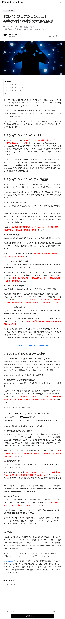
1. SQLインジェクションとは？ (13, 84)
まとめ (7, 94)
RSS (51, 611)
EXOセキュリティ (13, 34)
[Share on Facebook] (50, 36)
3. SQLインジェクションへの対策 (13, 91)
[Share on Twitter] (53, 36)
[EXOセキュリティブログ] (9, 2)
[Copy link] (60, 36)
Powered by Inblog (58, 611)
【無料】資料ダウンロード (32, 616)
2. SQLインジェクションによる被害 (14, 87)
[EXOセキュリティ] (5, 35)
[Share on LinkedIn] (56, 36)
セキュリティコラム (9, 11)
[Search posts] (60, 2)
